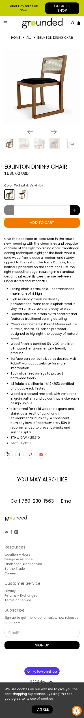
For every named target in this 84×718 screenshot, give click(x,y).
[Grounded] (42, 23)
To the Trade (14, 568)
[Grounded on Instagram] (16, 532)
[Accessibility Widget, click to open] (77, 711)
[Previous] (30, 131)
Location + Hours (17, 554)
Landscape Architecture (23, 564)
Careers (10, 573)
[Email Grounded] (6, 532)
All (28, 37)
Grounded (47, 681)
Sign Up (42, 645)
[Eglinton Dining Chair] (42, 87)
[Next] (53, 131)
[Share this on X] (8, 454)
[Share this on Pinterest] (30, 454)
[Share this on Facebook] (19, 454)
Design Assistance (18, 559)
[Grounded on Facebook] (11, 532)
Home (15, 37)
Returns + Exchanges (20, 595)
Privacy (10, 591)
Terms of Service (17, 600)
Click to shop (62, 8)
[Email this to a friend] (41, 454)
